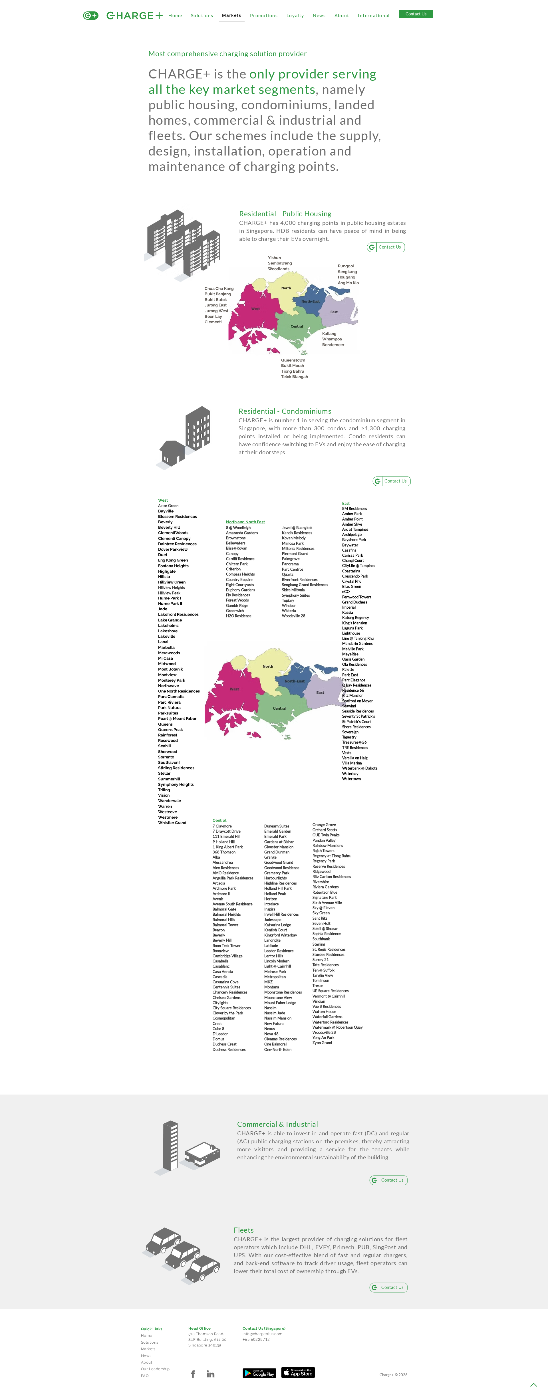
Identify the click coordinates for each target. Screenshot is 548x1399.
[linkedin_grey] (210, 1374)
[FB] (192, 1374)
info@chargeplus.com (262, 1334)
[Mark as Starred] (241, 1171)
